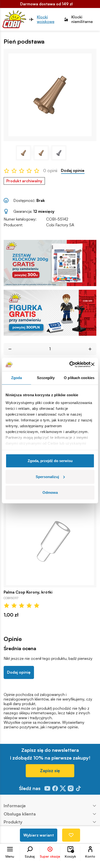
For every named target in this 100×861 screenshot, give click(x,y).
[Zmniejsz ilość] (8, 349)
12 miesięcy (43, 211)
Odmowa (50, 492)
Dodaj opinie (72, 170)
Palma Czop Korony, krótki (28, 592)
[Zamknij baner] (92, 364)
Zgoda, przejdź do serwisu (50, 461)
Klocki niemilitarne (82, 19)
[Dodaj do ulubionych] (71, 835)
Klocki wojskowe (45, 19)
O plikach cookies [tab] (79, 378)
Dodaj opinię (19, 672)
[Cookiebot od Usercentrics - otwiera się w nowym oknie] (69, 364)
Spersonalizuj (47, 476)
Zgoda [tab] (16, 378)
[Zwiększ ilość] (91, 349)
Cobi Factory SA (60, 224)
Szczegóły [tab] (46, 378)
